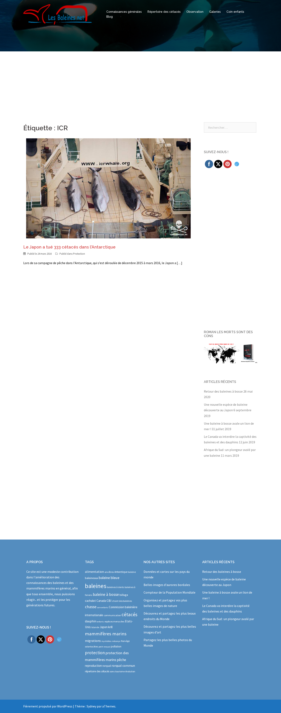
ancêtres (109, 571)
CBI (109, 601)
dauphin (90, 621)
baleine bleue (109, 577)
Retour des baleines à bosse (223, 391)
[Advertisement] (140, 82)
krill (110, 627)
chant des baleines (122, 600)
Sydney (91, 706)
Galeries (215, 11)
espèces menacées (114, 621)
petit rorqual (104, 646)
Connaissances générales (124, 11)
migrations (93, 641)
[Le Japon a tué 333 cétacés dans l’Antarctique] (108, 188)
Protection (79, 253)
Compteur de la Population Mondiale (169, 592)
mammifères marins (106, 634)
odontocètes (91, 646)
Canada (101, 601)
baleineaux (91, 578)
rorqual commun (123, 665)
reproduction (93, 666)
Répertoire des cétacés (164, 11)
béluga (124, 595)
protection (95, 652)
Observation (194, 11)
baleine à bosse (106, 594)
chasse (90, 606)
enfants (100, 621)
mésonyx (116, 641)
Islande (95, 627)
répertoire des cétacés (97, 671)
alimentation (94, 572)
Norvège (125, 641)
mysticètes (106, 641)
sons (112, 671)
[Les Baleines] (57, 14)
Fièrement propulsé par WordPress (47, 706)
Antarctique (120, 572)
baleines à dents (115, 587)
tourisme (120, 671)
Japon (104, 627)
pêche (121, 660)
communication (112, 615)
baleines (95, 586)
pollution (116, 646)
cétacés (129, 614)
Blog (109, 16)
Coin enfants (235, 11)
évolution (130, 671)
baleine (132, 571)
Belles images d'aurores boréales (167, 585)
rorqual (106, 666)
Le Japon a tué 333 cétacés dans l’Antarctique (69, 247)
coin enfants (102, 607)
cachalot (90, 601)
